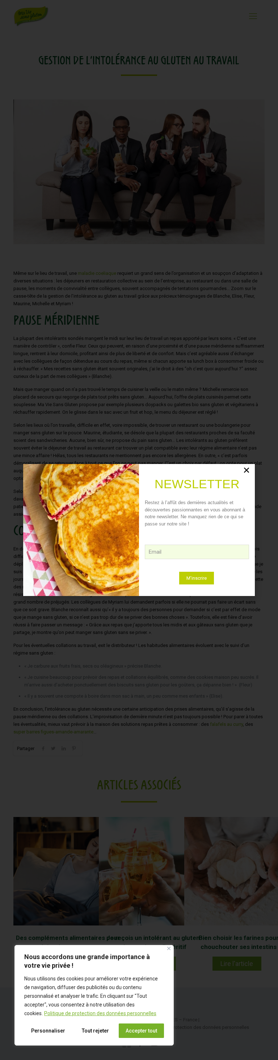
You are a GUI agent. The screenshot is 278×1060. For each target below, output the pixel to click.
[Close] (168, 948)
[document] (139, 530)
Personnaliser (48, 1031)
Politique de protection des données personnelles (100, 1013)
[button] (246, 470)
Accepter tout (141, 1031)
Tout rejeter (95, 1031)
